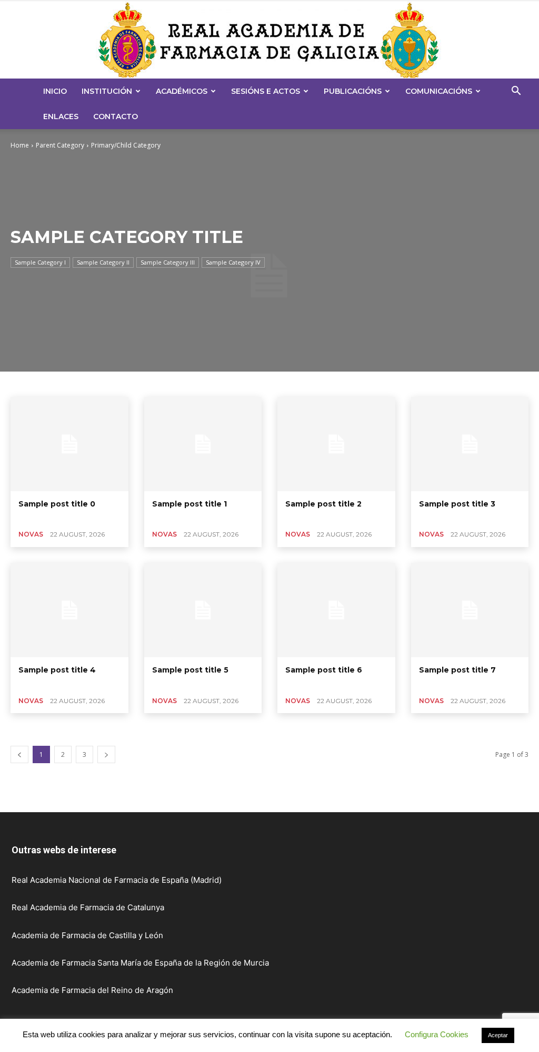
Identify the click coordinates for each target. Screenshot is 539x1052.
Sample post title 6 (323, 670)
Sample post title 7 (457, 670)
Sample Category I (40, 262)
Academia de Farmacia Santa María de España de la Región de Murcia (140, 963)
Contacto (115, 116)
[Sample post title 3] (470, 444)
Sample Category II (103, 262)
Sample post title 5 (190, 670)
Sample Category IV (233, 262)
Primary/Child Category (126, 145)
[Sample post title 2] (336, 444)
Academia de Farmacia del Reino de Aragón (92, 990)
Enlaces (60, 116)
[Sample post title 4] (69, 610)
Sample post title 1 (189, 504)
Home (20, 145)
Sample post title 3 (457, 504)
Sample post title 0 (56, 504)
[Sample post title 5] (203, 610)
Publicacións (353, 91)
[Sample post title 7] (470, 610)
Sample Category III (168, 262)
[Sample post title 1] (203, 444)
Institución (107, 91)
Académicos (181, 91)
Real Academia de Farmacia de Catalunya (88, 907)
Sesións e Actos (265, 91)
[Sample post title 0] (69, 444)
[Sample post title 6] (336, 610)
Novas (30, 534)
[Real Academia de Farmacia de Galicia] (269, 40)
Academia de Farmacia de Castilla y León (87, 935)
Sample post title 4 (57, 670)
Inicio (55, 91)
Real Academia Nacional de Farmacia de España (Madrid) (117, 880)
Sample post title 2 (323, 504)
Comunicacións (438, 91)
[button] (515, 92)
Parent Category (60, 145)
